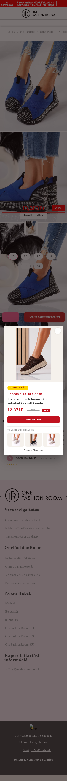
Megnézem (33, 419)
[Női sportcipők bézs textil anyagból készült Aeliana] (51, 440)
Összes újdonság (33, 450)
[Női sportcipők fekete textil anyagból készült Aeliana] (33, 440)
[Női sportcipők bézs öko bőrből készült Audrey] (15, 440)
